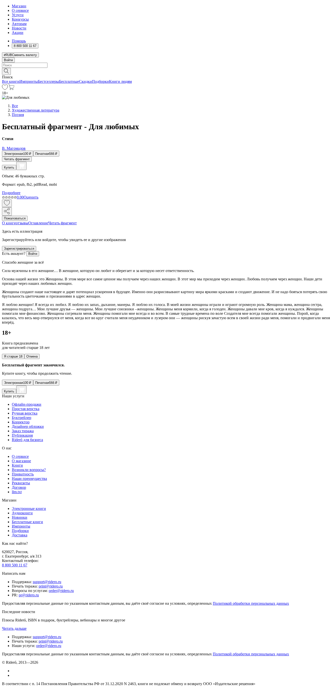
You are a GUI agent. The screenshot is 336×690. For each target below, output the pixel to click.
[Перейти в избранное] (5, 88)
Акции (17, 32)
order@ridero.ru (61, 591)
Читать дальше (14, 628)
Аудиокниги (22, 513)
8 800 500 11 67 (14, 565)
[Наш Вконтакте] (14, 671)
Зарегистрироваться (19, 248)
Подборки (100, 81)
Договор (19, 487)
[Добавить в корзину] (21, 166)
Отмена (32, 356)
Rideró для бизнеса (27, 440)
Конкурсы (20, 19)
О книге (9, 223)
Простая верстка (25, 409)
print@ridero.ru (51, 586)
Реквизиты (21, 483)
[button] (168, 71)
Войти (8, 60)
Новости (19, 28)
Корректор (21, 422)
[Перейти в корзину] (11, 88)
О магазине (21, 461)
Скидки (85, 81)
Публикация (22, 435)
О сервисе (20, 10)
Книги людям (120, 81)
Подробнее (11, 193)
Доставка (19, 535)
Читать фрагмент (17, 159)
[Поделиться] (7, 211)
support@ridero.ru (47, 582)
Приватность (23, 474)
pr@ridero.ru (29, 595)
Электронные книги (29, 508)
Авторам (19, 24)
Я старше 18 (13, 356)
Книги (17, 465)
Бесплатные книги (27, 522)
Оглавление (38, 223)
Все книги (10, 81)
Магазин (19, 6)
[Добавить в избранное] (7, 203)
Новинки (19, 517)
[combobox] (168, 65)
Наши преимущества (29, 478)
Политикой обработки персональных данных (251, 603)
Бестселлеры (48, 81)
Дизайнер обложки (28, 426)
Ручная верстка (24, 413)
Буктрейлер (21, 418)
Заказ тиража (23, 431)
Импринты (28, 81)
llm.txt (17, 492)
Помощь (19, 41)
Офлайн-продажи (26, 404)
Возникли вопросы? (29, 470)
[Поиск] (6, 71)
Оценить (31, 197)
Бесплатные (69, 81)
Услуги (18, 15)
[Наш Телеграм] (14, 675)
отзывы (22, 223)
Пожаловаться (15, 218)
